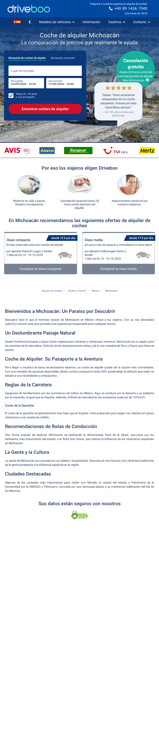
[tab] (27, 57)
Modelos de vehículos (55, 22)
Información (91, 22)
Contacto (139, 22)
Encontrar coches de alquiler (45, 109)
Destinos (114, 22)
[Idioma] (17, 22)
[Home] (29, 8)
